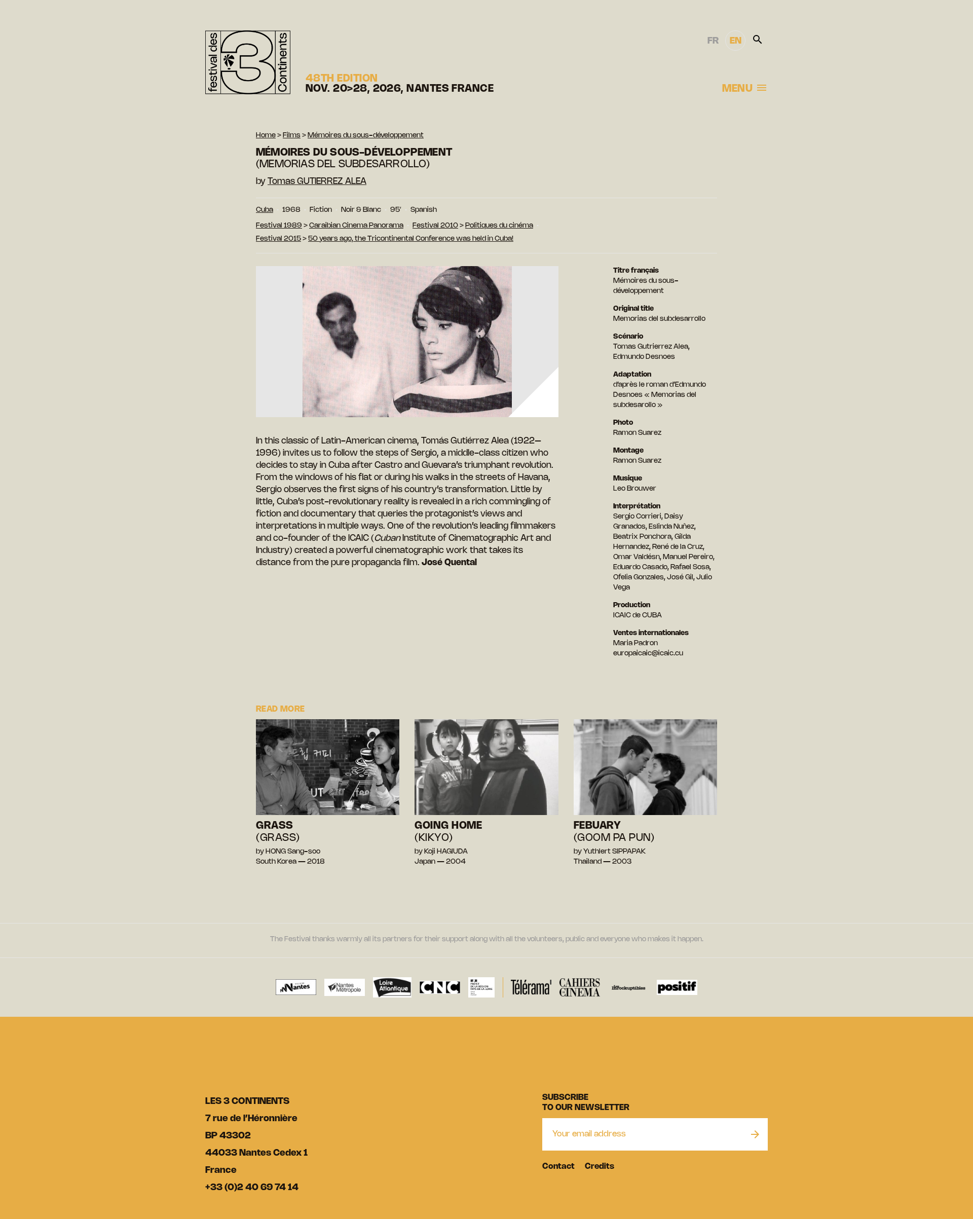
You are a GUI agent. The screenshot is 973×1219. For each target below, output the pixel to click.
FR (713, 41)
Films (292, 135)
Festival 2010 (435, 226)
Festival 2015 (278, 239)
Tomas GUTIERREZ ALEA (317, 181)
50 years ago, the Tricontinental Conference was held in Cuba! (410, 239)
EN (735, 41)
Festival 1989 (279, 226)
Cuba (264, 210)
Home (266, 135)
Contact (558, 1166)
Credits (599, 1166)
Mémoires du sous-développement (366, 135)
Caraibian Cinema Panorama (356, 226)
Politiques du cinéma (499, 226)
